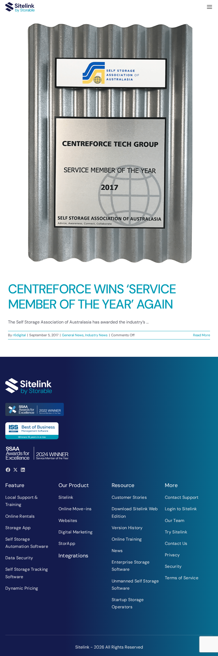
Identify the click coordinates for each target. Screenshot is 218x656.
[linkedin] (23, 469)
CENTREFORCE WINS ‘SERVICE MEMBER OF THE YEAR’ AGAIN (92, 297)
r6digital (19, 335)
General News (73, 335)
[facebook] (8, 469)
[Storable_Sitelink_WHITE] (28, 380)
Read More (201, 335)
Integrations (73, 555)
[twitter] (15, 469)
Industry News (96, 335)
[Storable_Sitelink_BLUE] (20, 4)
